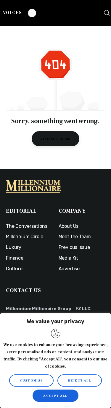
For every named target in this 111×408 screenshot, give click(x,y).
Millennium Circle (24, 236)
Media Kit (68, 258)
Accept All (55, 395)
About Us (69, 226)
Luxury (13, 247)
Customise (31, 380)
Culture (14, 269)
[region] (55, 360)
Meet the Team (75, 236)
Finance (14, 258)
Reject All (79, 380)
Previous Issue (74, 247)
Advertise (69, 269)
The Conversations (26, 226)
